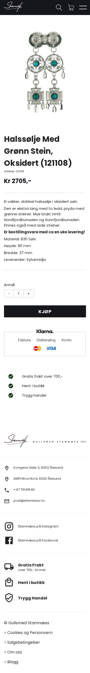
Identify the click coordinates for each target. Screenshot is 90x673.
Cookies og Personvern (29, 632)
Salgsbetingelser (23, 642)
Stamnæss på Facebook (38, 540)
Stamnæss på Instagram (38, 526)
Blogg (12, 662)
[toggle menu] (83, 7)
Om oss (14, 652)
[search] (59, 8)
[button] (71, 8)
